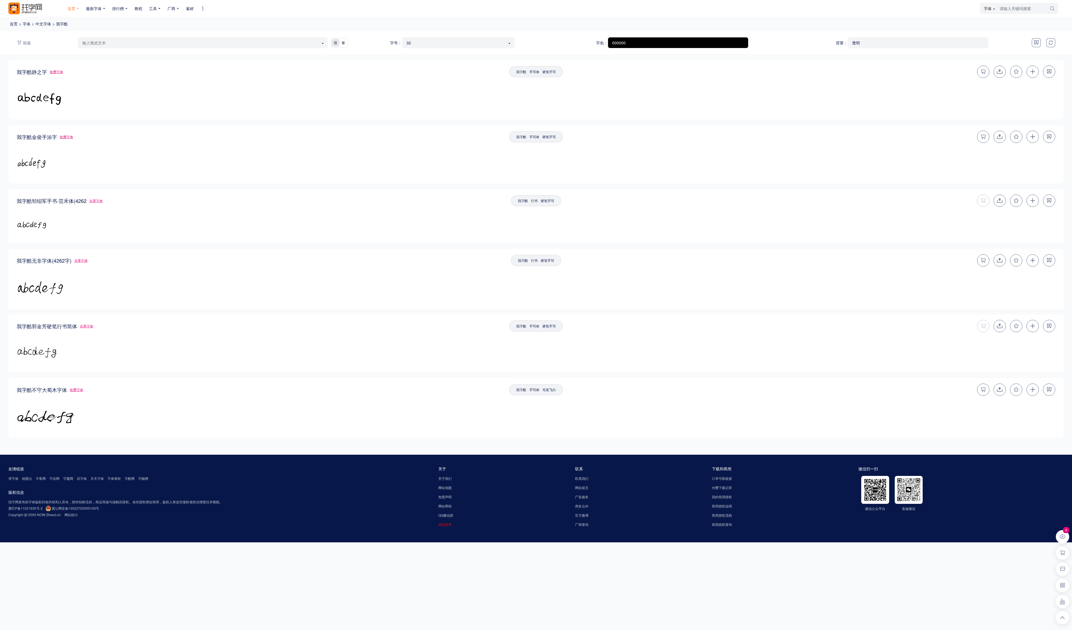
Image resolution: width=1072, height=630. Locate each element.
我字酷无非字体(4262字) (44, 260)
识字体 (82, 478)
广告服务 (581, 496)
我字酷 (62, 24)
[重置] (1050, 42)
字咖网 (143, 478)
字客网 (41, 478)
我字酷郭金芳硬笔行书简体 (47, 326)
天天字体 (97, 478)
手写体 (534, 71)
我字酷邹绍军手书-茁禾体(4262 (52, 200)
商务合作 (581, 506)
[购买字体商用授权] (983, 72)
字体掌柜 (114, 478)
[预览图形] (1036, 42)
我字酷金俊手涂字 (37, 136)
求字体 (13, 478)
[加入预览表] (1032, 72)
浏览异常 (445, 524)
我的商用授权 (722, 496)
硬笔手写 (549, 71)
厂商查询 (581, 524)
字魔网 (68, 478)
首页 (14, 24)
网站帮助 (445, 506)
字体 (26, 24)
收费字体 (56, 71)
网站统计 (71, 514)
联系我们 (581, 478)
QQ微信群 (445, 515)
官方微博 (581, 515)
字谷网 (54, 478)
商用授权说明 (722, 506)
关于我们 (445, 478)
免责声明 (445, 496)
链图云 (27, 478)
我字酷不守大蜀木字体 (42, 389)
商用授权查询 (722, 524)
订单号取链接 (722, 478)
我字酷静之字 (32, 71)
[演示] (1049, 72)
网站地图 (445, 487)
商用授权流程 (722, 515)
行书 (534, 200)
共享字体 (96, 200)
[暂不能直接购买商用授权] (983, 201)
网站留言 (581, 487)
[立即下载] (1000, 201)
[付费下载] (1000, 72)
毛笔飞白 (549, 389)
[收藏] (1016, 72)
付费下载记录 (722, 487)
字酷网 (130, 478)
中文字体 (43, 24)
